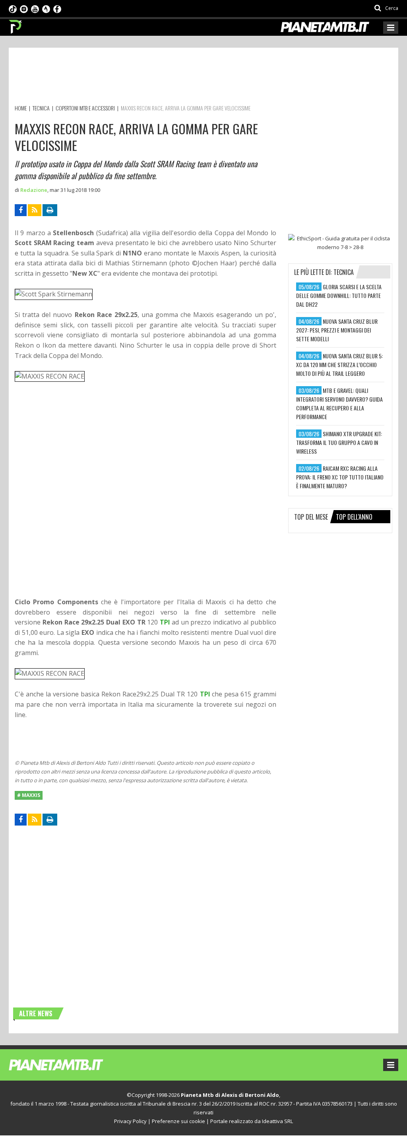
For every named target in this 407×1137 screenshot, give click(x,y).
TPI (165, 622)
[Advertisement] (159, 77)
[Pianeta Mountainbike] (16, 24)
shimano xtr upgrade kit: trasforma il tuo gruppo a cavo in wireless (339, 442)
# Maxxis (28, 795)
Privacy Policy (130, 1121)
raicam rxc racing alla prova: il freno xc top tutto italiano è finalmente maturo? (340, 477)
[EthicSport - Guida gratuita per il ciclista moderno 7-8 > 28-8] (340, 242)
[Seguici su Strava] (46, 8)
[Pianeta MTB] (70, 1064)
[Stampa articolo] (50, 210)
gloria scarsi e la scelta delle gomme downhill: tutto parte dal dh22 (339, 295)
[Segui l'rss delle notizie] (34, 210)
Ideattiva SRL (277, 1121)
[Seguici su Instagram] (24, 8)
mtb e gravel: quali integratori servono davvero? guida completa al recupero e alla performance (339, 403)
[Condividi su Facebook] (21, 210)
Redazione (33, 189)
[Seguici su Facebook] (57, 8)
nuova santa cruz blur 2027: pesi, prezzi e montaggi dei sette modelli (337, 330)
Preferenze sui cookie (178, 1121)
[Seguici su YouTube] (35, 8)
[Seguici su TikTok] (13, 8)
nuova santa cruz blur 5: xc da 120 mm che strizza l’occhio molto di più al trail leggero (339, 364)
